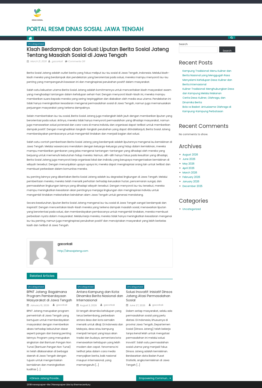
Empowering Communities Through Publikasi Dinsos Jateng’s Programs (156, 378)
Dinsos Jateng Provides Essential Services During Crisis (47, 378)
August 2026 (190, 154)
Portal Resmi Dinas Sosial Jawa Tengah (85, 29)
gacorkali (57, 61)
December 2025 (192, 186)
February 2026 (191, 177)
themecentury (82, 384)
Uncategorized (36, 43)
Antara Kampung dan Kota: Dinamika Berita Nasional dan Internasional (99, 296)
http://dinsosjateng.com (73, 251)
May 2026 (188, 163)
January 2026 (191, 181)
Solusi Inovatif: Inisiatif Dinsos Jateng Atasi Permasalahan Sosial (149, 296)
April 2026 (188, 168)
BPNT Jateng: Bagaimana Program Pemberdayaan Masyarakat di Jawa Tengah (49, 296)
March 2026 (190, 172)
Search (183, 44)
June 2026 (189, 159)
